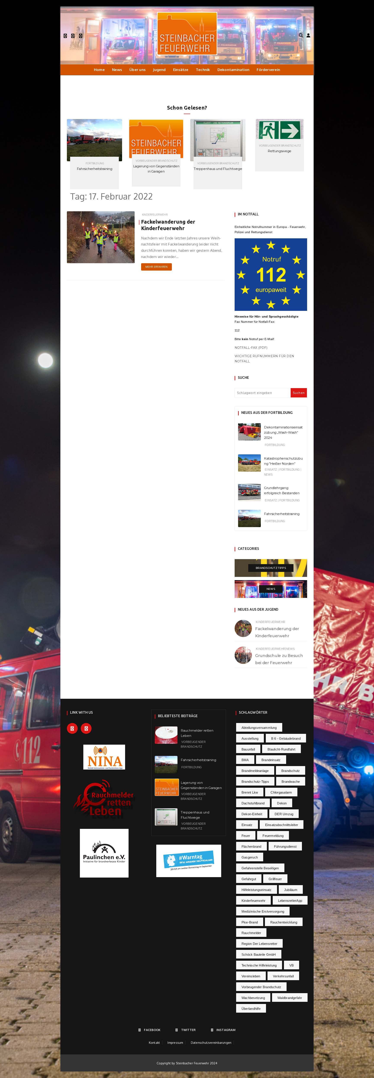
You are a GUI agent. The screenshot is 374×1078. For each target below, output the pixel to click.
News (117, 69)
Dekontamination (233, 69)
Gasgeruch (250, 857)
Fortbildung (275, 445)
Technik (203, 69)
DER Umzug (284, 814)
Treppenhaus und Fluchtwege (156, 169)
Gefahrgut (249, 879)
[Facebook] (65, 35)
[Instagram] (80, 35)
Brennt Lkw (250, 792)
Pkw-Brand (250, 922)
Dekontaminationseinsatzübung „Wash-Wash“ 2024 (283, 432)
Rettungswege (218, 151)
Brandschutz (290, 771)
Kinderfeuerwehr (155, 214)
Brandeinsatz (271, 760)
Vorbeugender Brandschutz (95, 160)
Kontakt (154, 1042)
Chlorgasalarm (281, 792)
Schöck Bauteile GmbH (259, 954)
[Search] (301, 35)
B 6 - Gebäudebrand (286, 738)
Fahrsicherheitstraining (281, 514)
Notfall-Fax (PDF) (251, 348)
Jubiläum (290, 890)
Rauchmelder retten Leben (279, 169)
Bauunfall (248, 749)
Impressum (175, 1042)
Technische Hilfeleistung (259, 965)
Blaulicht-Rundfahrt (281, 749)
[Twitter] (72, 35)
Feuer (246, 836)
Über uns (137, 69)
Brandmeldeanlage (255, 771)
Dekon (282, 803)
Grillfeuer (275, 879)
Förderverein (268, 69)
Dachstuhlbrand (253, 803)
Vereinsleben (251, 976)
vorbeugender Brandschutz (261, 987)
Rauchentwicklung (283, 922)
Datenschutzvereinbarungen (211, 1042)
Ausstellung (250, 738)
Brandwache (291, 781)
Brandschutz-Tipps (255, 781)
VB (291, 965)
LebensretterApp (290, 900)
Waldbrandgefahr (289, 998)
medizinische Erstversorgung (263, 911)
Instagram (225, 1030)
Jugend (159, 69)
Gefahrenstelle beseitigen (260, 868)
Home (99, 69)
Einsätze (181, 69)
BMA (245, 760)
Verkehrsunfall (283, 976)
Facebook (152, 1030)
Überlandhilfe (251, 1008)
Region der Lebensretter (259, 944)
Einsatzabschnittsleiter (281, 825)
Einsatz (271, 469)
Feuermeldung (273, 836)
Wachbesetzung (253, 998)
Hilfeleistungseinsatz (257, 890)
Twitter (188, 1030)
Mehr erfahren (156, 266)
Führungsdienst (285, 846)
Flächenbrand (251, 846)
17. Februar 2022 (119, 258)
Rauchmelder (251, 933)
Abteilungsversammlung (259, 727)
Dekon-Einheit (252, 814)
